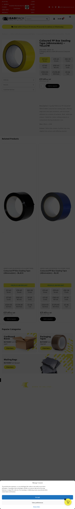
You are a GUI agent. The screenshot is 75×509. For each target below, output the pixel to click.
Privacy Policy (36, 506)
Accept (37, 497)
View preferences (37, 502)
